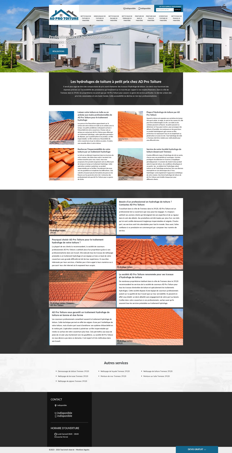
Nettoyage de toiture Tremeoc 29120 (157, 371)
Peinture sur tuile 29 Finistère (151, 18)
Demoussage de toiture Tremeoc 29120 (73, 371)
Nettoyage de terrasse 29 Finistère (127, 18)
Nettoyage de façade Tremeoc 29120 (115, 371)
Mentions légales (82, 450)
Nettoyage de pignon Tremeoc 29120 (72, 381)
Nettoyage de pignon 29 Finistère (176, 18)
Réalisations (58, 51)
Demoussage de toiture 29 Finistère (100, 18)
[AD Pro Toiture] (64, 13)
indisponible (130, 9)
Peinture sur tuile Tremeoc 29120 (156, 376)
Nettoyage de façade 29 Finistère (114, 18)
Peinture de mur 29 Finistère (139, 18)
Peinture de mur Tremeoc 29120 (113, 376)
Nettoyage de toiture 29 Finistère (86, 18)
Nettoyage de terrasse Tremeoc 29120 (73, 376)
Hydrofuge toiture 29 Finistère (163, 18)
